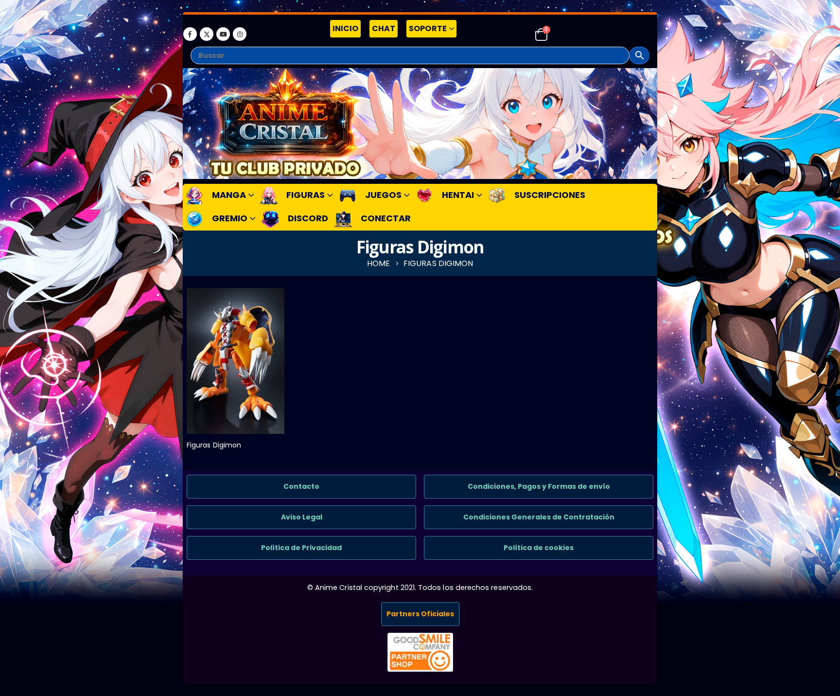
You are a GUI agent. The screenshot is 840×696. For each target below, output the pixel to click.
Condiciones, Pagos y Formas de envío (539, 486)
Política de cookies (539, 548)
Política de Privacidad (301, 548)
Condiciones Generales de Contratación (538, 517)
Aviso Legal (301, 517)
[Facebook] (190, 34)
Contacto (301, 486)
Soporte (428, 28)
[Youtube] (223, 34)
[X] (206, 34)
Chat (383, 28)
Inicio (345, 28)
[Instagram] (239, 34)
